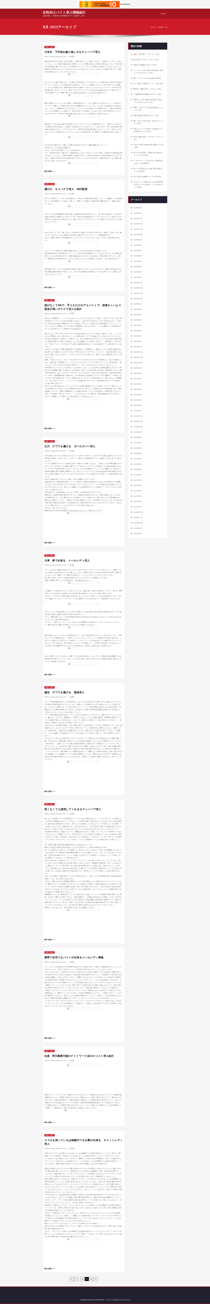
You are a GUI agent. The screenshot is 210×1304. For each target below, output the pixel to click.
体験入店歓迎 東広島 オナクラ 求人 (146, 115)
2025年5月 (138, 261)
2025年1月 (138, 282)
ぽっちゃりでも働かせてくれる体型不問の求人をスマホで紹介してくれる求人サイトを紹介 (148, 184)
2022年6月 (138, 448)
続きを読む (48, 171)
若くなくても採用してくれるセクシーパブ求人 (72, 809)
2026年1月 (138, 218)
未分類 (71, 56)
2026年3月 (138, 208)
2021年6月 (138, 480)
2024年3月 (138, 336)
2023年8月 (138, 373)
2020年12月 (138, 512)
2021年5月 (138, 485)
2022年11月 (138, 421)
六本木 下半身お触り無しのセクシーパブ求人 (72, 52)
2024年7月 (138, 314)
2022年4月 (138, 459)
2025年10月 (138, 234)
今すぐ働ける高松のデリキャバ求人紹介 (148, 83)
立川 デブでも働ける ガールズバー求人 (69, 446)
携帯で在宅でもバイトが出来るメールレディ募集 (74, 957)
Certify (114, 1300)
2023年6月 (138, 384)
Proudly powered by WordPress (92, 1300)
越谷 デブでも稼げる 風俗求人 (64, 692)
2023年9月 (138, 368)
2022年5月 (138, 453)
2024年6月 (138, 320)
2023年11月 (138, 357)
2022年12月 (138, 416)
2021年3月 (138, 496)
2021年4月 (138, 491)
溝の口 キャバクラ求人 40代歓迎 (66, 189)
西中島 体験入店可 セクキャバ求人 (147, 89)
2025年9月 (138, 240)
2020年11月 (138, 517)
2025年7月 (138, 250)
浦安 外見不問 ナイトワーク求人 (147, 54)
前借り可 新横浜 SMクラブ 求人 (145, 65)
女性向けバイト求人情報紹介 (64, 12)
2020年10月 (138, 523)
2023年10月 (138, 363)
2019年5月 (138, 533)
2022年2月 (138, 469)
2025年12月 (138, 224)
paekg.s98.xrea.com (58, 56)
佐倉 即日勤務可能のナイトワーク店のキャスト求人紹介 (79, 1056)
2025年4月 (138, 266)
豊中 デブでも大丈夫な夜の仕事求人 (147, 78)
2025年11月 (138, 229)
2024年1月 (138, 346)
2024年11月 (138, 293)
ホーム (163, 13)
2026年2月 (138, 213)
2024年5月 (138, 325)
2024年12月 (138, 288)
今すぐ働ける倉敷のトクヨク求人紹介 (147, 176)
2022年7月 (138, 443)
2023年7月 (138, 379)
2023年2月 (138, 405)
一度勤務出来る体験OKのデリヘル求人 (148, 94)
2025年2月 (138, 277)
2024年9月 (138, 304)
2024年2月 (138, 341)
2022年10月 (138, 427)
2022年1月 (138, 475)
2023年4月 (138, 395)
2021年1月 (138, 507)
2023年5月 (138, 389)
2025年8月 (138, 245)
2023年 (161, 27)
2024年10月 (138, 298)
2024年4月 (138, 330)
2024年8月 (138, 309)
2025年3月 (138, 272)
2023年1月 (138, 411)
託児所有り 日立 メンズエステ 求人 (146, 59)
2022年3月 (138, 464)
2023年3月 (138, 400)
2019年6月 (138, 528)
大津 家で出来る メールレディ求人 (67, 560)
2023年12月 (138, 352)
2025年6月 (138, 256)
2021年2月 (138, 501)
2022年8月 (138, 437)
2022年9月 (138, 432)
